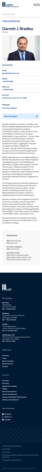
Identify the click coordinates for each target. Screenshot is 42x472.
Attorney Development (10, 400)
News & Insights (8, 361)
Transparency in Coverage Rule (11, 460)
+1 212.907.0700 (7, 90)
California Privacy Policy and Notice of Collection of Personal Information (20, 456)
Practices (5, 356)
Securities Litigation (9, 108)
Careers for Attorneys (9, 394)
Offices (4, 389)
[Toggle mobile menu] (36, 4)
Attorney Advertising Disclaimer (12, 446)
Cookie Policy (6, 452)
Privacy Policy (6, 449)
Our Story (5, 383)
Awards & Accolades (9, 386)
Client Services (7, 364)
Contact (5, 366)
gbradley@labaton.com (10, 73)
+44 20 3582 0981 (11, 331)
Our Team (5, 381)
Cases (4, 358)
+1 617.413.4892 (7, 81)
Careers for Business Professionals (14, 397)
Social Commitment (9, 392)
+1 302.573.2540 (10, 320)
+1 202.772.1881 (10, 341)
